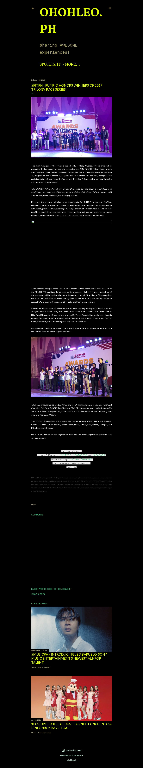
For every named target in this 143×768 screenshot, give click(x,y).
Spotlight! (51, 64)
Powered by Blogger (74, 750)
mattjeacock (78, 755)
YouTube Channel (79, 459)
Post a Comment (44, 667)
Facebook (99, 455)
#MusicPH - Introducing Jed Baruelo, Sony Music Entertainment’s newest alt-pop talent (69, 658)
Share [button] (33, 505)
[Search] (110, 7)
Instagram (80, 455)
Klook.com (38, 593)
